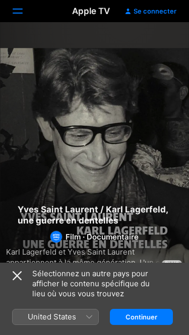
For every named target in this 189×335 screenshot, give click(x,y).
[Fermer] (17, 275)
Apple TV (91, 11)
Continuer (141, 317)
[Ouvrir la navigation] (24, 11)
